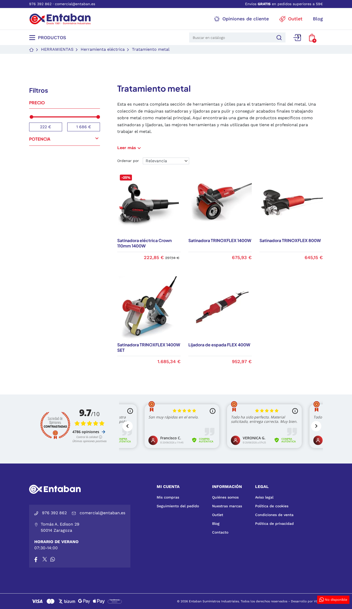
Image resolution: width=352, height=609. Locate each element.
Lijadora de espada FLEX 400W (219, 344)
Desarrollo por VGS (305, 601)
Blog (216, 523)
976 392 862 (40, 4)
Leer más (129, 147)
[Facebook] (35, 559)
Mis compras (168, 497)
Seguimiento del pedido (178, 506)
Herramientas (57, 49)
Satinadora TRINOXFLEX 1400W (219, 240)
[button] (312, 37)
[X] (45, 559)
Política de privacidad (274, 523)
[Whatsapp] (52, 559)
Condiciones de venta (274, 515)
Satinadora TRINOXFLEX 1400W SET (148, 347)
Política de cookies (271, 506)
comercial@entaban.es (75, 4)
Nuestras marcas (227, 506)
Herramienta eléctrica (103, 49)
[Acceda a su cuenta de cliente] (297, 37)
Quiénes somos (225, 497)
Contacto (220, 532)
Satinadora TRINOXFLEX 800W (290, 240)
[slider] (31, 117)
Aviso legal (264, 497)
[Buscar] (278, 37)
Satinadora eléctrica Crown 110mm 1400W (144, 243)
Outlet (217, 515)
